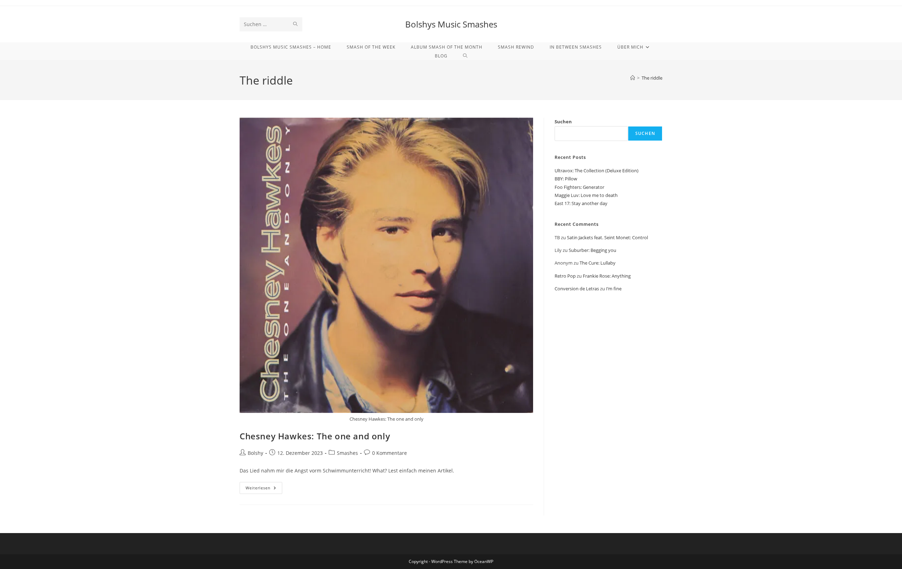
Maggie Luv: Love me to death (586, 195)
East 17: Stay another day (581, 203)
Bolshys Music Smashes (451, 24)
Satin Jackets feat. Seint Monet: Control (607, 237)
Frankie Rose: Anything (607, 276)
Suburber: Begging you (592, 250)
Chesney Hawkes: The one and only (315, 436)
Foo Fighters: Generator (579, 187)
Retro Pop (565, 276)
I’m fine (614, 288)
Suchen (563, 121)
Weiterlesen (264, 489)
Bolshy (255, 453)
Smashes (347, 453)
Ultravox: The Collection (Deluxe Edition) (596, 170)
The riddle (652, 78)
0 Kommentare (389, 453)
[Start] (632, 78)
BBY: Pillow (566, 178)
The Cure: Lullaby (598, 263)
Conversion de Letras (577, 288)
